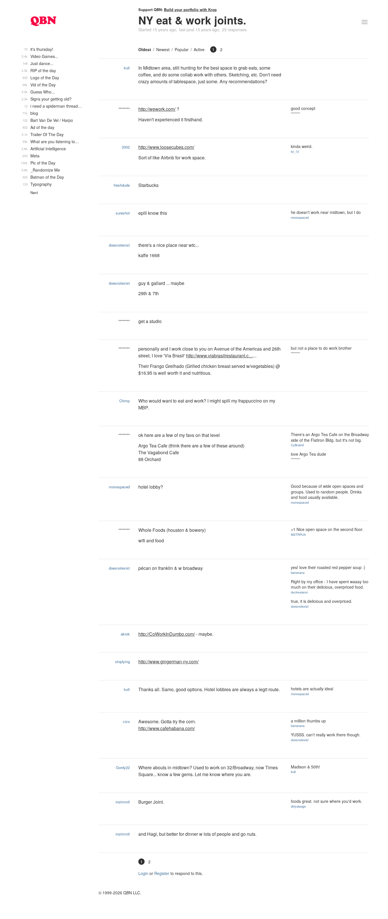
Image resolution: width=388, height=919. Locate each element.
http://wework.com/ (157, 109)
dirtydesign (298, 806)
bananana (297, 572)
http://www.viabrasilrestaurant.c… (219, 355)
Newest (163, 49)
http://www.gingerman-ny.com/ (168, 661)
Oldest (144, 49)
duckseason (299, 592)
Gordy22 (123, 767)
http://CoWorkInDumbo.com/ (166, 634)
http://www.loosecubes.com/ (166, 147)
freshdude (122, 185)
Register (161, 873)
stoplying (122, 661)
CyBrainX (297, 445)
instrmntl (123, 802)
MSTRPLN (298, 534)
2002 (126, 147)
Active (199, 49)
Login (143, 873)
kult (127, 67)
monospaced (300, 217)
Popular (182, 49)
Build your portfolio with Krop (190, 9)
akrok (125, 634)
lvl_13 (295, 151)
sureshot (123, 213)
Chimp (124, 400)
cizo (126, 721)
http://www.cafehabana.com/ (166, 728)
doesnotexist (119, 245)
